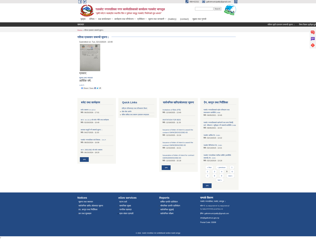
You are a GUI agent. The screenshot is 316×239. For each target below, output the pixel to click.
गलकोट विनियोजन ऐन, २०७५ (213, 145)
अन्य (84, 159)
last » (220, 180)
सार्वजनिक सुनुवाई (167, 209)
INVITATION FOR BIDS (172, 120)
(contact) (184, 19)
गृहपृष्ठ (83, 19)
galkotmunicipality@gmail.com (216, 213)
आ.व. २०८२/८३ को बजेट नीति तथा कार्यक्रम (95, 120)
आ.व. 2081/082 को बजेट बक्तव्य (91, 150)
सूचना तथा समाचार (86, 78)
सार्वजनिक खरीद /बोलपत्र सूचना (91, 206)
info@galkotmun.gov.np (209, 218)
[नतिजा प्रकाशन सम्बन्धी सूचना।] (90, 57)
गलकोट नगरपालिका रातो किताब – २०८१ (93, 140)
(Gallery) (172, 19)
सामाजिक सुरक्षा (125, 206)
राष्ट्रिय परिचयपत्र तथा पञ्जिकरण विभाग (134, 108)
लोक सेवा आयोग (126, 111)
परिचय (91, 19)
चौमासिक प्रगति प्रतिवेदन (170, 206)
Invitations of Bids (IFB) (172, 110)
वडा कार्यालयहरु (104, 19)
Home (79, 30)
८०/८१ (81, 85)
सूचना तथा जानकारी (156, 19)
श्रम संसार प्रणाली (126, 213)
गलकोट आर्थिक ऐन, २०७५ (212, 135)
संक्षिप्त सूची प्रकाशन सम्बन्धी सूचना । (277, 24)
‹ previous (221, 167)
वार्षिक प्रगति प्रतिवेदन (169, 202)
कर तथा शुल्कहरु (85, 213)
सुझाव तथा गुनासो (199, 19)
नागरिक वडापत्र (125, 209)
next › (230, 176)
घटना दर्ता (123, 202)
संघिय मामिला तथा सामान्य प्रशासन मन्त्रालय (135, 115)
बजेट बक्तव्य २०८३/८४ (88, 110)
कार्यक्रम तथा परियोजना (124, 19)
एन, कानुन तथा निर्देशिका (88, 209)
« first (209, 167)
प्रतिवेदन (141, 19)
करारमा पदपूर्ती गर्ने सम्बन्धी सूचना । (91, 130)
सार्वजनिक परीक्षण (166, 213)
